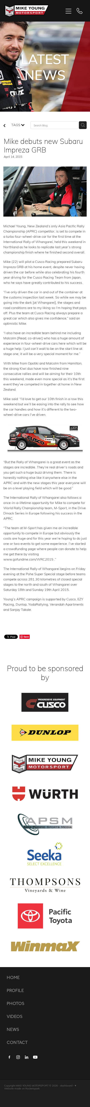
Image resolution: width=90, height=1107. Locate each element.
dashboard (66, 1085)
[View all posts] (4, 125)
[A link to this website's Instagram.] (18, 1057)
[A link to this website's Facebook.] (9, 1057)
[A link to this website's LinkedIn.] (26, 1057)
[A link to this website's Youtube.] (35, 1057)
